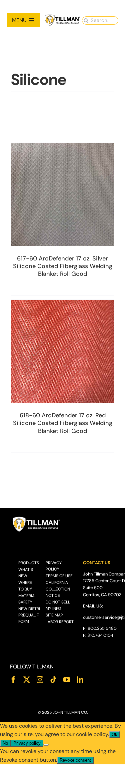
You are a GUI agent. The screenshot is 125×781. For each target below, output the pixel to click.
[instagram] (40, 679)
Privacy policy (27, 743)
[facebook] (13, 679)
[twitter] (26, 679)
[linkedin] (80, 679)
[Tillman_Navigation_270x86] (62, 16)
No (5, 743)
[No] (46, 745)
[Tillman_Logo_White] (36, 518)
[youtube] (66, 679)
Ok (114, 734)
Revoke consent (75, 760)
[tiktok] (53, 679)
